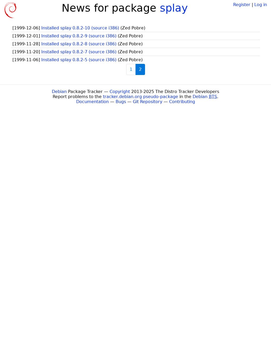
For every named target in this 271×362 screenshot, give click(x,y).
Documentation (92, 101)
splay (174, 8)
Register (241, 4)
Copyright (120, 91)
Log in (260, 4)
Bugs (121, 101)
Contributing (182, 101)
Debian (59, 91)
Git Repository (147, 101)
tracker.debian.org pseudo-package (140, 96)
